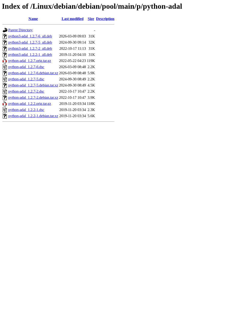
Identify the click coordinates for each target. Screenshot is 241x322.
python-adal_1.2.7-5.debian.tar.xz (33, 85)
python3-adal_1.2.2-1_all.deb (30, 55)
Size (91, 19)
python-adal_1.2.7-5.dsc (26, 79)
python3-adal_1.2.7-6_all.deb (30, 36)
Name (33, 19)
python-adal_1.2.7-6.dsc (26, 67)
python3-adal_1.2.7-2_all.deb (30, 48)
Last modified (73, 19)
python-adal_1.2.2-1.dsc (26, 110)
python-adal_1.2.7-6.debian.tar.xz (33, 73)
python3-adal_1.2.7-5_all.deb (30, 42)
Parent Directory (20, 30)
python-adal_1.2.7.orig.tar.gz (29, 61)
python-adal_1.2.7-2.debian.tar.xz (33, 97)
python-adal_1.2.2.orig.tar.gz (29, 104)
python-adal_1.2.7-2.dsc (26, 91)
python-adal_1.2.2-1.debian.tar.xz (33, 116)
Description (105, 19)
